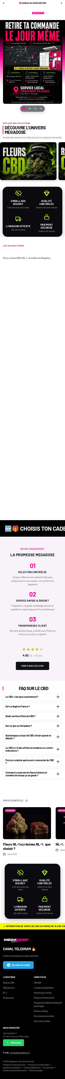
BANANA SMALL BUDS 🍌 (47, 358)
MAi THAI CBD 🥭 (47, 296)
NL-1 (5, 993)
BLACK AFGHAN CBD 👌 (47, 486)
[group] (32, 62)
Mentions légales (36, 1070)
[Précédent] (3, 3)
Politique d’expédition (32, 1067)
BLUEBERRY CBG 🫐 (17, 486)
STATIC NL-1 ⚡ (17, 358)
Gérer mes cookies (42, 1021)
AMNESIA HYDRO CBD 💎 (17, 296)
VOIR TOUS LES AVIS (32, 665)
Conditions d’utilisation (12, 1067)
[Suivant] (61, 3)
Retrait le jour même (43, 993)
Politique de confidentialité (38, 1065)
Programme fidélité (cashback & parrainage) (48, 1004)
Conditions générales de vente (15, 1070)
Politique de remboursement (14, 1065)
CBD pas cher (9, 988)
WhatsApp (16, 1042)
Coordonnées (48, 1067)
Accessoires (8, 998)
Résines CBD (8, 983)
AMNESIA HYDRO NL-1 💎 (47, 421)
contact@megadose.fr (20, 1052)
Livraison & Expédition (44, 988)
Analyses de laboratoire (44, 998)
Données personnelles (44, 1016)
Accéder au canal (21, 965)
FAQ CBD (37, 983)
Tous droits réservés (26, 1061)
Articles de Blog (41, 1011)
